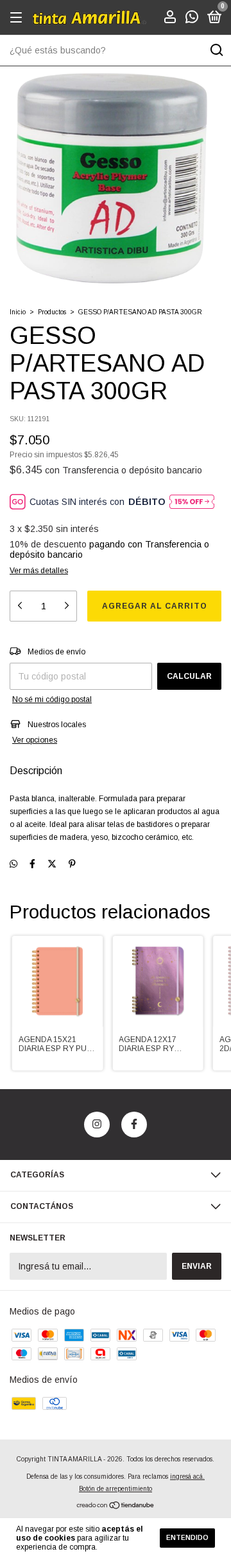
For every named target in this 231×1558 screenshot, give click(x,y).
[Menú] (18, 18)
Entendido (187, 1537)
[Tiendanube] (116, 1506)
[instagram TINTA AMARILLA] (97, 1124)
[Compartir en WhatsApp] (13, 864)
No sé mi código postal (52, 699)
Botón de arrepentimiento (115, 1488)
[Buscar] (216, 50)
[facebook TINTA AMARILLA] (134, 1124)
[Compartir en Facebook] (32, 864)
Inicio (18, 312)
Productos (52, 312)
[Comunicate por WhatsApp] (192, 19)
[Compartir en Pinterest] (72, 864)
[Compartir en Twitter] (51, 864)
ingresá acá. (187, 1476)
